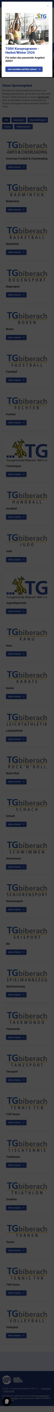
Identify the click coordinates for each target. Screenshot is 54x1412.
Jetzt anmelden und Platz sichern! (22, 69)
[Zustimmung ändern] (6, 1401)
